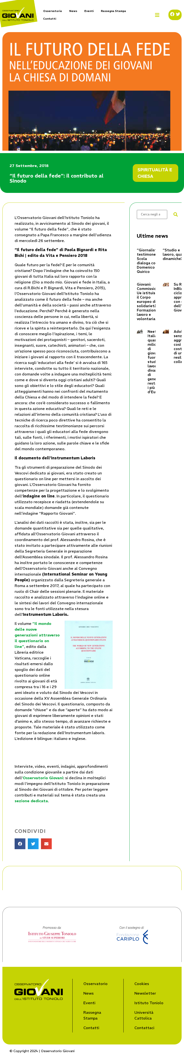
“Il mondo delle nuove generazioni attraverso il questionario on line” (37, 635)
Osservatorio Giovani (43, 777)
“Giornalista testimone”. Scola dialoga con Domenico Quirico (148, 261)
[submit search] (176, 214)
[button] (157, 15)
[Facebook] (172, 14)
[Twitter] (178, 14)
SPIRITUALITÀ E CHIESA (155, 173)
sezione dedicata (31, 800)
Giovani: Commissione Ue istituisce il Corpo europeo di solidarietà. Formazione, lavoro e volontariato (149, 301)
